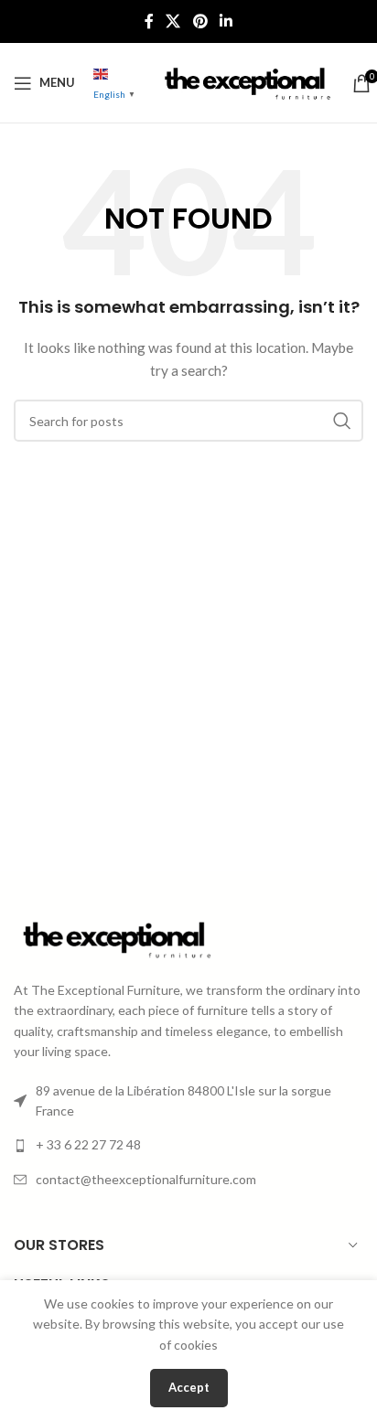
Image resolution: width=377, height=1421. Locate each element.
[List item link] (188, 1145)
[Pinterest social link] (200, 21)
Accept (189, 1387)
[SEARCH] (342, 421)
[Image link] (114, 938)
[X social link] (173, 21)
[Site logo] (245, 81)
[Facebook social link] (148, 21)
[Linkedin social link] (225, 21)
